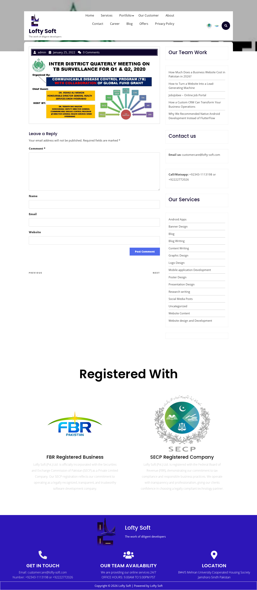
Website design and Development (190, 320)
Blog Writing (177, 241)
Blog (129, 24)
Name (33, 196)
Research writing (179, 291)
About (170, 15)
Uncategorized (178, 306)
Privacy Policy (164, 24)
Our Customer (148, 15)
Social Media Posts (181, 299)
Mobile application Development (190, 270)
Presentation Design (182, 284)
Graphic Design (178, 255)
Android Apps (177, 219)
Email (33, 214)
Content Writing (179, 248)
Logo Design (177, 263)
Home (89, 15)
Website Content (179, 313)
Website (35, 232)
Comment (37, 148)
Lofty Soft (42, 31)
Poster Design (177, 277)
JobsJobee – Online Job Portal (187, 95)
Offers (143, 24)
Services (107, 15)
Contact (97, 24)
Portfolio (125, 15)
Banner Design (178, 226)
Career (115, 24)
